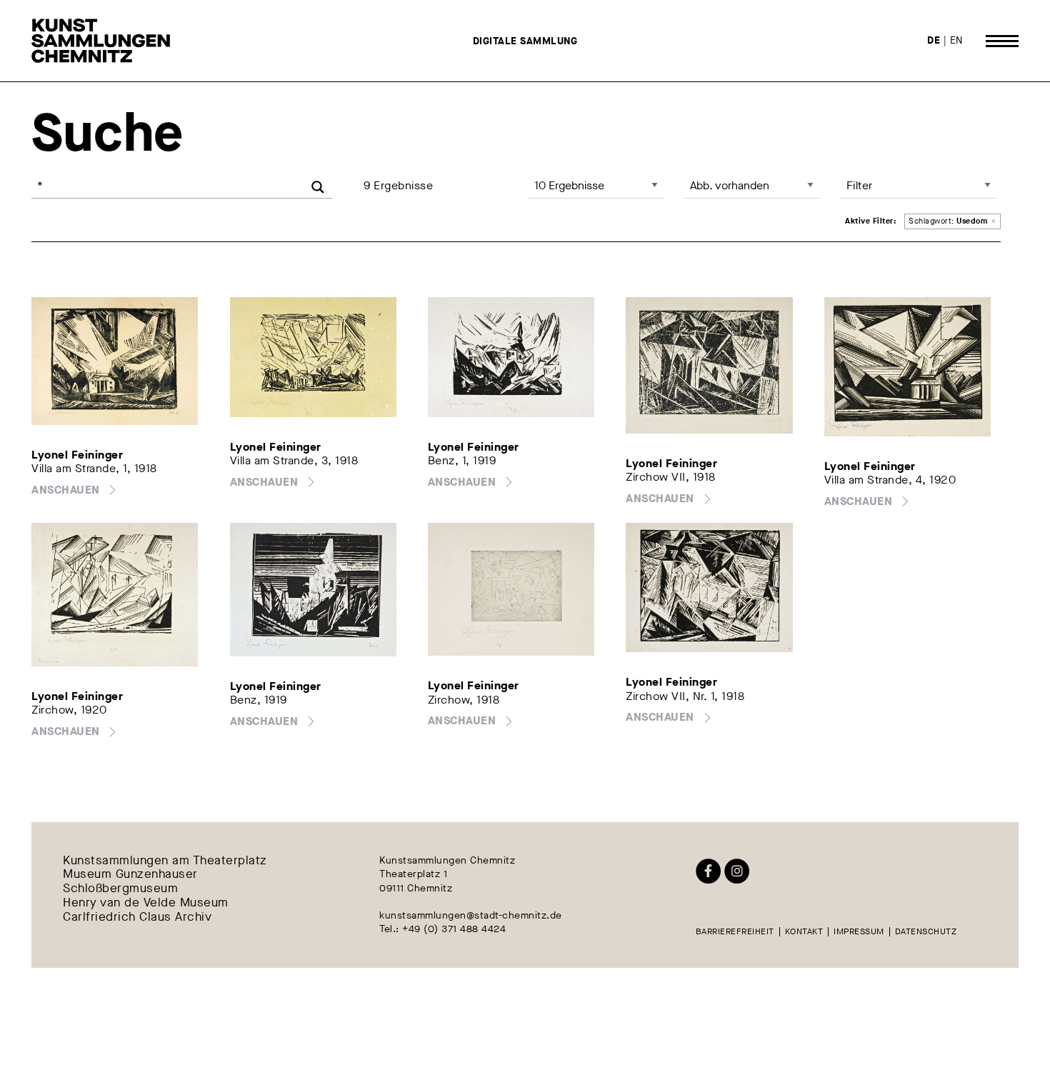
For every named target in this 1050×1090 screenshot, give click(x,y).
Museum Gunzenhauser (130, 875)
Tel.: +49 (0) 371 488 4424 (442, 929)
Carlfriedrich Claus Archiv (137, 917)
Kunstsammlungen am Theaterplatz (165, 861)
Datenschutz (926, 931)
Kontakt (804, 931)
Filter (859, 185)
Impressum (859, 931)
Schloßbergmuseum (120, 889)
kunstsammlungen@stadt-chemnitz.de (470, 915)
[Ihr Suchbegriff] (181, 185)
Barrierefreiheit (735, 931)
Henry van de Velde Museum (146, 903)
